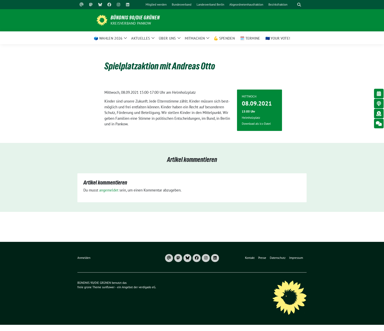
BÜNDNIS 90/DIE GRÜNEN (135, 18)
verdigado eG (147, 287)
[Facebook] (109, 5)
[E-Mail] (82, 5)
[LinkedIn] (128, 5)
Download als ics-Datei (256, 124)
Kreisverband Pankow (131, 23)
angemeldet (108, 190)
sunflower (108, 287)
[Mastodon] (91, 5)
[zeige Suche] (299, 5)
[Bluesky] (100, 5)
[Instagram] (118, 5)
